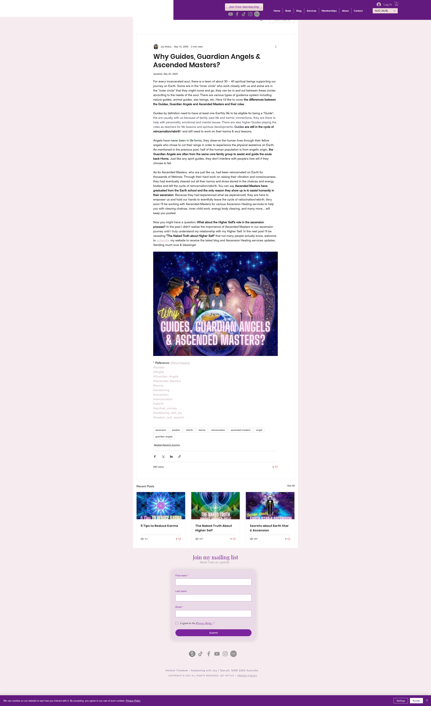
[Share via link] (179, 456)
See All (291, 485)
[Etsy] (257, 14)
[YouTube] (230, 14)
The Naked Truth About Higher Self (213, 528)
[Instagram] (250, 14)
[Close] (427, 700)
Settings (400, 700)
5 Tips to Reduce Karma (159, 526)
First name (181, 575)
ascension (160, 430)
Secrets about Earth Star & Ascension (269, 528)
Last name (181, 591)
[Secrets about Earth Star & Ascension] (270, 505)
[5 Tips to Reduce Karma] (161, 505)
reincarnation (218, 430)
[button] (396, 4)
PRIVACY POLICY (247, 676)
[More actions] (276, 47)
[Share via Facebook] (154, 456)
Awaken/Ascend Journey (167, 445)
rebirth (189, 430)
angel (259, 430)
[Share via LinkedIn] (171, 456)
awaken (176, 430)
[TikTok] (243, 14)
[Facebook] (237, 14)
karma (202, 430)
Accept (416, 700)
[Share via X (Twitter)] (163, 456)
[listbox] (385, 10)
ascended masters (241, 430)
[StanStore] (192, 653)
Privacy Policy (133, 700)
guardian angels (164, 436)
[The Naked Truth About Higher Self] (215, 505)
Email (179, 607)
